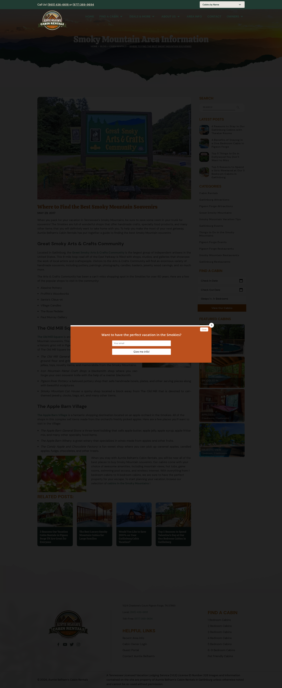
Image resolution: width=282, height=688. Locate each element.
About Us (168, 16)
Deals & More (139, 16)
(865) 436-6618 (58, 4)
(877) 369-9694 (83, 4)
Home (89, 16)
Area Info (194, 16)
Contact (214, 16)
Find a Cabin (108, 16)
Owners (233, 16)
